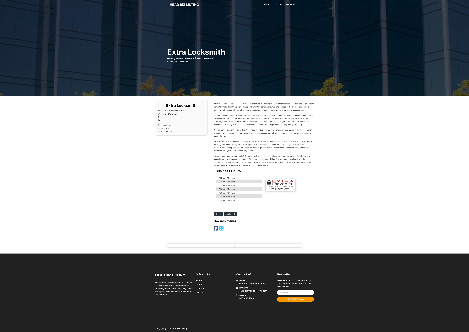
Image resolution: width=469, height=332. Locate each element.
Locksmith (189, 58)
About (199, 284)
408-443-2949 (246, 298)
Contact (200, 292)
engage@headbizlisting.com (253, 291)
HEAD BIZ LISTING (184, 5)
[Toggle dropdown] (294, 5)
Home (266, 5)
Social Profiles (164, 128)
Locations (277, 5)
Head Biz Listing (170, 275)
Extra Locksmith (165, 131)
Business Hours (164, 125)
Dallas (179, 58)
